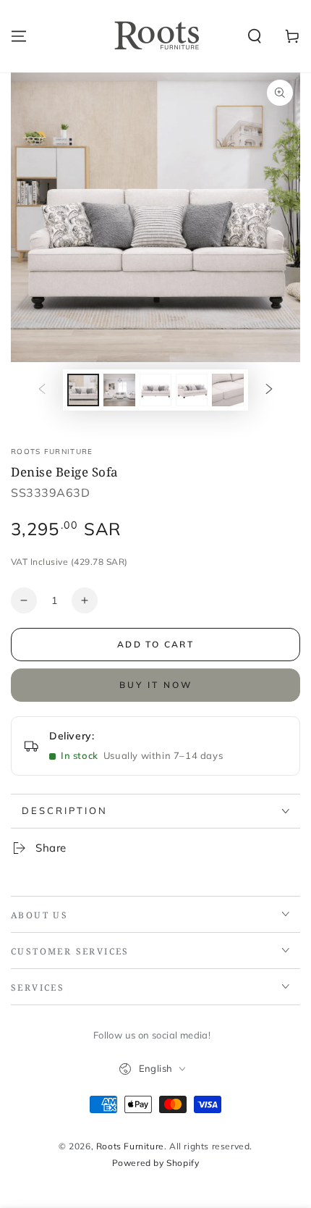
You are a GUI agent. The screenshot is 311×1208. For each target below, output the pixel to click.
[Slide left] (42, 390)
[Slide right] (269, 390)
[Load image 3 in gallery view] (155, 390)
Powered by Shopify (156, 1162)
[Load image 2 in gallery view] (119, 390)
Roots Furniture (52, 451)
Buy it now (155, 684)
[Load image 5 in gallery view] (228, 390)
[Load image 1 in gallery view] (83, 390)
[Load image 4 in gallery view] (192, 390)
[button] (254, 36)
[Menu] (19, 36)
